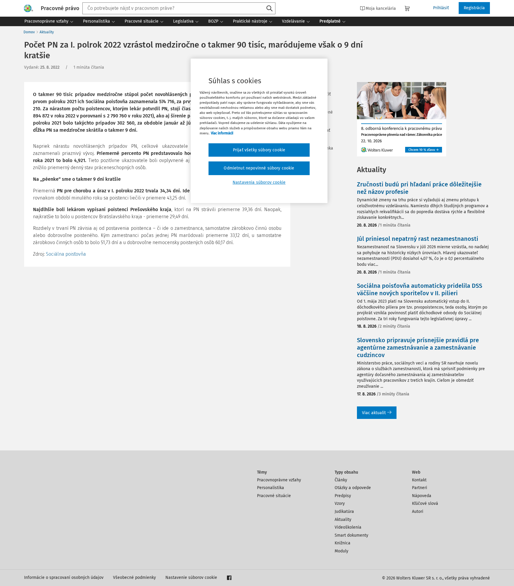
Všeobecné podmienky (134, 577)
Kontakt (419, 480)
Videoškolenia (348, 527)
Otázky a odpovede (353, 487)
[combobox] (178, 8)
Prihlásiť (441, 7)
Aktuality (47, 32)
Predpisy (343, 495)
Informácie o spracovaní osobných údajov (64, 577)
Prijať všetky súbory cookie (259, 150)
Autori (417, 511)
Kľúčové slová (425, 503)
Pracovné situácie (274, 495)
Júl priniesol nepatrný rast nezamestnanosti (417, 238)
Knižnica (342, 543)
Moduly (341, 551)
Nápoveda (421, 495)
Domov (29, 32)
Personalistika (270, 487)
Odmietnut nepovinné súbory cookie (259, 168)
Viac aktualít (374, 412)
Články (341, 480)
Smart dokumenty (351, 535)
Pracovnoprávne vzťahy (279, 480)
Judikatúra (344, 511)
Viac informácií (222, 133)
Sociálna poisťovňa (66, 254)
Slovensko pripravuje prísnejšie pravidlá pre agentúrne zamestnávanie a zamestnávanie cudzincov (418, 348)
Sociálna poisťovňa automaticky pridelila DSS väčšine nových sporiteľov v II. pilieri (419, 289)
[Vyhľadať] (269, 9)
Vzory (340, 503)
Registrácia (474, 7)
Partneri (419, 487)
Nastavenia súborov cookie (259, 182)
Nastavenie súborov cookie (191, 577)
